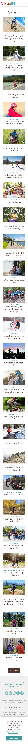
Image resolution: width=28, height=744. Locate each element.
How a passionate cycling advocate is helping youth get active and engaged (14, 309)
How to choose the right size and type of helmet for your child (14, 390)
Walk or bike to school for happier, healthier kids (14, 546)
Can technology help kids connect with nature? (14, 149)
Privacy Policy (18, 731)
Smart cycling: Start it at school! (14, 494)
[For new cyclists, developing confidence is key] (14, 560)
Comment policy (18, 684)
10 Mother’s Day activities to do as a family (14, 281)
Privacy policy (8, 684)
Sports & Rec (12, 33)
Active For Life (8, 4)
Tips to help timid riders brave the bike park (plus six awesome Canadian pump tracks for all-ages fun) (14, 603)
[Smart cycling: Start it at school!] (14, 482)
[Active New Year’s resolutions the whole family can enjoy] (14, 455)
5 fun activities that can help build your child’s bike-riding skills (14, 254)
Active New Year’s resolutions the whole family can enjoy (14, 468)
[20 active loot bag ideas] (14, 190)
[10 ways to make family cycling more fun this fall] (14, 507)
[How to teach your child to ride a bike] (14, 404)
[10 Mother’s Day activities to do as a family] (14, 268)
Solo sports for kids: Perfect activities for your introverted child (14, 68)
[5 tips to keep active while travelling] (14, 619)
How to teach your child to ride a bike (14, 417)
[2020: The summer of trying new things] (14, 351)
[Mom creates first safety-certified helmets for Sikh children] (14, 109)
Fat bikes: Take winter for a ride (14, 443)
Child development (9, 570)
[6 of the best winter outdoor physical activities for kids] (14, 163)
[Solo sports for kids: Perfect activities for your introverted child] (14, 53)
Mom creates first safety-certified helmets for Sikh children (14, 122)
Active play (14, 333)
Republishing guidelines (16, 682)
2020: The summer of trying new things (14, 364)
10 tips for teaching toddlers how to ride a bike (14, 95)
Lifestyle (10, 146)
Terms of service (14, 686)
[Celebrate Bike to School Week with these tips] (14, 646)
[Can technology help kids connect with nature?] (14, 136)
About (6, 682)
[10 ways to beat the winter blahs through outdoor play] (14, 324)
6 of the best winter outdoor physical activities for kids (14, 176)
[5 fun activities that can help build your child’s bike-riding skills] (14, 241)
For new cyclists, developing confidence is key (14, 573)
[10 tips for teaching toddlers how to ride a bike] (14, 82)
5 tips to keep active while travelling (14, 632)
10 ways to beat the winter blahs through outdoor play (14, 337)
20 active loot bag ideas (14, 201)
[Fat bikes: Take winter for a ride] (14, 431)
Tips (18, 33)
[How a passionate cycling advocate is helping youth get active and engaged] (14, 294)
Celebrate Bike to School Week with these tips (14, 659)
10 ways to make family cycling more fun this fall (14, 520)
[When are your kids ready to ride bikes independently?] (14, 214)
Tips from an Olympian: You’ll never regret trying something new (14, 38)
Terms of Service (13, 733)
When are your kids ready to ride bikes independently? (14, 227)
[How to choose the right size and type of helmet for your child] (14, 377)
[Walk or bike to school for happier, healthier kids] (14, 534)
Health (10, 304)
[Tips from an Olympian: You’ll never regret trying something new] (14, 24)
